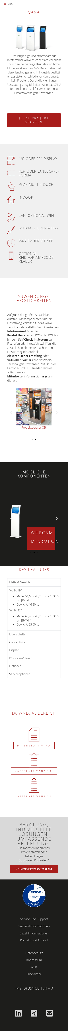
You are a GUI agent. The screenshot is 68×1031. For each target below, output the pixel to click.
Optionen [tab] (15, 666)
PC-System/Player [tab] (20, 658)
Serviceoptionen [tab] (19, 674)
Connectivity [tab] (17, 642)
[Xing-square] (34, 1013)
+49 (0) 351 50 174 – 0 (34, 988)
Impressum (34, 960)
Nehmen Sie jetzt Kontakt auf (34, 869)
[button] (11, 412)
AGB (34, 967)
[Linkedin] (18, 1013)
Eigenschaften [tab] (18, 634)
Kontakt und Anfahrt (34, 940)
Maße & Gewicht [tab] (20, 582)
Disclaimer (34, 974)
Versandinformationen (34, 926)
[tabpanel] (34, 608)
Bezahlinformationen (34, 933)
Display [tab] (13, 650)
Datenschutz (34, 953)
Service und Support (34, 919)
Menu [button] (10, 4)
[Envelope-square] (50, 1013)
